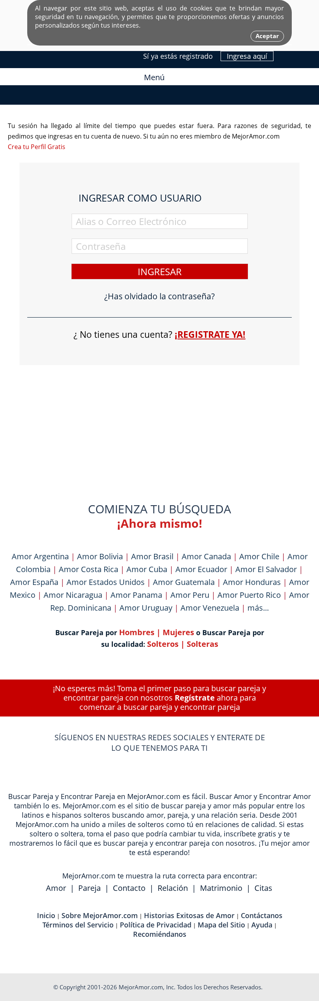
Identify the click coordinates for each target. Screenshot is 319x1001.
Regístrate (195, 697)
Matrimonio (221, 888)
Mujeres (178, 632)
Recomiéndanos (159, 934)
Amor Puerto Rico (249, 595)
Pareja (89, 888)
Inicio (46, 915)
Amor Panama (136, 595)
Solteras (202, 644)
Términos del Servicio (78, 924)
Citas (263, 888)
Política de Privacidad (155, 924)
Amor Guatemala (184, 582)
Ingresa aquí (247, 56)
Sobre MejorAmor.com (99, 915)
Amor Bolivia (100, 556)
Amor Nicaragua (73, 595)
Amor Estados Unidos (106, 582)
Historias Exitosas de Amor (189, 915)
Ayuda (261, 924)
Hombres (136, 632)
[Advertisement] (159, 421)
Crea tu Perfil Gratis (36, 146)
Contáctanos (261, 915)
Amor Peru (189, 595)
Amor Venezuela (210, 607)
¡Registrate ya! (210, 334)
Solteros (163, 644)
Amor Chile (259, 556)
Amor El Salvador (266, 569)
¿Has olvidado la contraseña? (159, 296)
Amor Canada (206, 556)
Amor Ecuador (201, 569)
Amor (56, 888)
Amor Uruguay (145, 607)
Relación (173, 888)
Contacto (129, 888)
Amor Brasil (152, 556)
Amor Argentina (40, 556)
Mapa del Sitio (221, 924)
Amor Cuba (146, 569)
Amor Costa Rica (88, 569)
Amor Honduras (252, 582)
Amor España (34, 582)
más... (258, 607)
